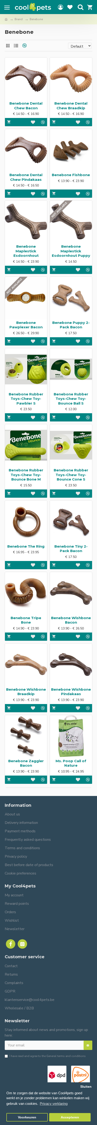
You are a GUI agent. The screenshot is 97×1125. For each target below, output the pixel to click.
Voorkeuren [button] (27, 1117)
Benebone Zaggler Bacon (26, 763)
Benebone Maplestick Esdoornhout (26, 251)
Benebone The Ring (25, 546)
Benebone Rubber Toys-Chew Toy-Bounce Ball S (71, 398)
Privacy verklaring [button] (54, 1104)
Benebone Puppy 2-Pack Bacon (71, 325)
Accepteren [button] (70, 1117)
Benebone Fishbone (71, 175)
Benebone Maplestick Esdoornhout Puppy (71, 251)
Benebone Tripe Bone (26, 620)
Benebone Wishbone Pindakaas (71, 691)
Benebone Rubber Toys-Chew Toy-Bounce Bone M (26, 474)
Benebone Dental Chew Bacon (25, 105)
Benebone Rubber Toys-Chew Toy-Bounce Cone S (71, 474)
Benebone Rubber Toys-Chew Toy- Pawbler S (26, 398)
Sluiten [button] (86, 1086)
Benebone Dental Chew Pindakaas (25, 177)
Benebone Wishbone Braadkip (26, 691)
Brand (19, 19)
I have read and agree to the (47, 1056)
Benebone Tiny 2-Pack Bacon (71, 548)
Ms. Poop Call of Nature (71, 763)
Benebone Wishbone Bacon (71, 620)
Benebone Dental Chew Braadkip (70, 105)
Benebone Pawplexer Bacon (26, 325)
